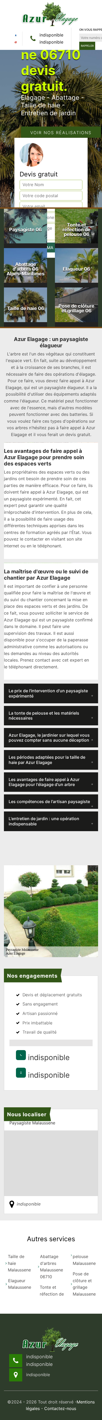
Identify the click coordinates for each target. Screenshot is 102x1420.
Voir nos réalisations (61, 132)
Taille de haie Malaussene (19, 1263)
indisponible (51, 35)
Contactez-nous (60, 1408)
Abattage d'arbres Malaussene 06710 (51, 1266)
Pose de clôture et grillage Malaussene (84, 1284)
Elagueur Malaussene (19, 1284)
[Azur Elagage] (51, 14)
